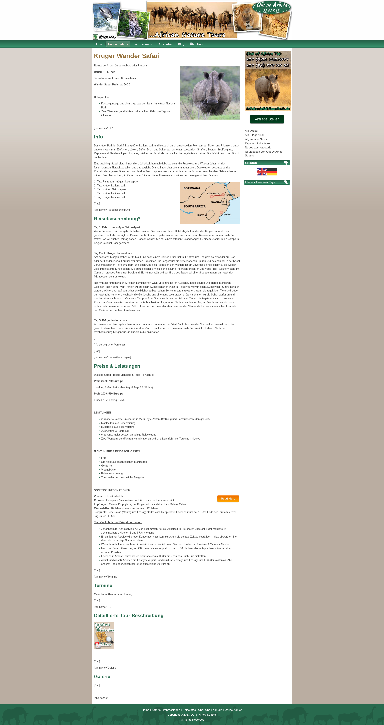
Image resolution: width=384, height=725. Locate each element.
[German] (272, 171)
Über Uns (196, 44)
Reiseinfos (165, 44)
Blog (181, 44)
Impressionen (143, 44)
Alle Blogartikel (254, 134)
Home (99, 44)
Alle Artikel (251, 130)
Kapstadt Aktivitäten (257, 143)
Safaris (156, 709)
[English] (262, 171)
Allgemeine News (256, 139)
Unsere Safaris (118, 44)
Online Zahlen (233, 709)
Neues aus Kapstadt (258, 147)
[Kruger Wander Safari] (105, 649)
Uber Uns (204, 709)
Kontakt (217, 709)
